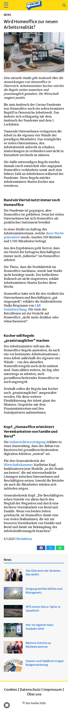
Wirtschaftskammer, (18, 465)
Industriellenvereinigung (27, 442)
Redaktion (24, 539)
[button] (5, 5)
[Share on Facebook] (41, 548)
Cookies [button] (10, 689)
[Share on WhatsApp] (60, 548)
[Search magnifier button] (64, 5)
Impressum (52, 689)
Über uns (34, 694)
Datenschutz (30, 689)
